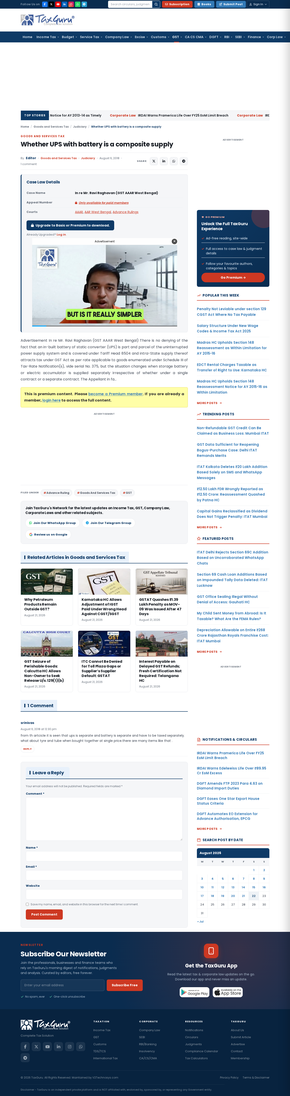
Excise (140, 37)
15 (253, 887)
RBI (226, 37)
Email (31, 867)
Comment (35, 794)
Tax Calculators (196, 1058)
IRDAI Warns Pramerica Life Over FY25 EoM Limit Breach (118, 115)
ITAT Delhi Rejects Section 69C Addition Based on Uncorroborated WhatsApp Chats (232, 558)
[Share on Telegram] (184, 161)
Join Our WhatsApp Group (54, 523)
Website (33, 886)
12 (222, 887)
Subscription (179, 4)
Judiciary (80, 127)
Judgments (193, 1044)
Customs (158, 37)
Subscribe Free (125, 985)
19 (222, 896)
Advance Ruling (57, 493)
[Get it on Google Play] (194, 992)
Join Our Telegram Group (110, 523)
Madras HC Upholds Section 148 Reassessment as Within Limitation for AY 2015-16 (232, 348)
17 (202, 896)
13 (233, 887)
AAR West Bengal (98, 212)
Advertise (238, 1044)
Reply (27, 749)
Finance (254, 37)
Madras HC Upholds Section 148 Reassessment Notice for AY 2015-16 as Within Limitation (232, 387)
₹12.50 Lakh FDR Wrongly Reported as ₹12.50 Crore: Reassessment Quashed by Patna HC (231, 494)
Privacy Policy (229, 1077)
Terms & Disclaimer (256, 1077)
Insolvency (147, 1051)
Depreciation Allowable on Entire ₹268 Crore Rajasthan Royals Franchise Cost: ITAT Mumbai (232, 635)
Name (32, 847)
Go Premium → (233, 277)
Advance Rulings (125, 212)
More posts (207, 403)
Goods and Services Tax (51, 127)
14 (243, 887)
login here (51, 400)
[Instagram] (71, 4)
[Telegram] (84, 4)
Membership (240, 1058)
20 (233, 896)
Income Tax (46, 37)
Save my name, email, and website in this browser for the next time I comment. (84, 904)
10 (202, 887)
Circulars (191, 1037)
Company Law (117, 37)
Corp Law (275, 37)
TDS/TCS (99, 1051)
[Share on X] (154, 161)
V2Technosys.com (105, 1077)
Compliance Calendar (201, 1051)
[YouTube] (58, 4)
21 (243, 896)
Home (27, 37)
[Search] (156, 4)
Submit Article (241, 1037)
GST (175, 37)
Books (206, 4)
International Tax (105, 1058)
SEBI (238, 37)
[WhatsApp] (77, 4)
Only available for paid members (103, 203)
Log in (61, 234)
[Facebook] (45, 4)
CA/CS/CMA (148, 1058)
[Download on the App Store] (228, 992)
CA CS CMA (194, 37)
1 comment (29, 164)
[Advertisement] (145, 76)
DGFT (213, 37)
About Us (237, 1030)
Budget (68, 37)
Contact (237, 1051)
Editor (31, 158)
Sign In (258, 4)
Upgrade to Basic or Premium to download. (73, 225)
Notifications (194, 1030)
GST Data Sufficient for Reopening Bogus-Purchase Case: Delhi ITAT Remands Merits (228, 450)
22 (254, 896)
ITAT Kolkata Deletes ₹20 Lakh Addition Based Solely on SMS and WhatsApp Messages (232, 472)
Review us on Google (50, 534)
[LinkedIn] (64, 4)
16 (264, 887)
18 (212, 896)
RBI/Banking (148, 1044)
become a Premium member (115, 394)
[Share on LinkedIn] (164, 161)
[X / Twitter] (51, 4)
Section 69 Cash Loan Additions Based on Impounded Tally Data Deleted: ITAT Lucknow (232, 580)
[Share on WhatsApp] (174, 161)
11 (212, 887)
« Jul (200, 921)
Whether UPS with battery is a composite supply (97, 144)
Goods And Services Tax (97, 493)
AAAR (79, 212)
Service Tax (89, 37)
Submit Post (233, 4)
